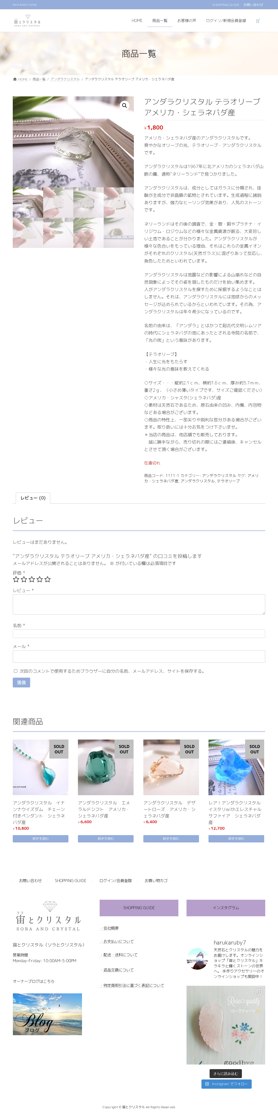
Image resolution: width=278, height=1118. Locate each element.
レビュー (23, 590)
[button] (124, 105)
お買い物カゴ (156, 880)
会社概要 (111, 928)
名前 (19, 626)
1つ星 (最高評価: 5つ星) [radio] (16, 579)
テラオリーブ (228, 481)
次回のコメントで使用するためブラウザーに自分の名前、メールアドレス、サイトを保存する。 (113, 671)
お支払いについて (118, 941)
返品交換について (118, 970)
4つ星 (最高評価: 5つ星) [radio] (39, 579)
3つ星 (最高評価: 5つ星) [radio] (32, 579)
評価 (19, 573)
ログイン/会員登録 (115, 880)
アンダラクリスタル (219, 475)
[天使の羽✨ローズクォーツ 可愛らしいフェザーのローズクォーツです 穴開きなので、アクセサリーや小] (226, 1025)
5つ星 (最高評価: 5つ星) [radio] (47, 579)
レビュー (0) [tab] (33, 498)
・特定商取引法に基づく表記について (132, 985)
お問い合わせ (253, 5)
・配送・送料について (119, 954)
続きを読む (41, 838)
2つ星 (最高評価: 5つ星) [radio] (24, 579)
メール (21, 646)
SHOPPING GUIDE (225, 5)
